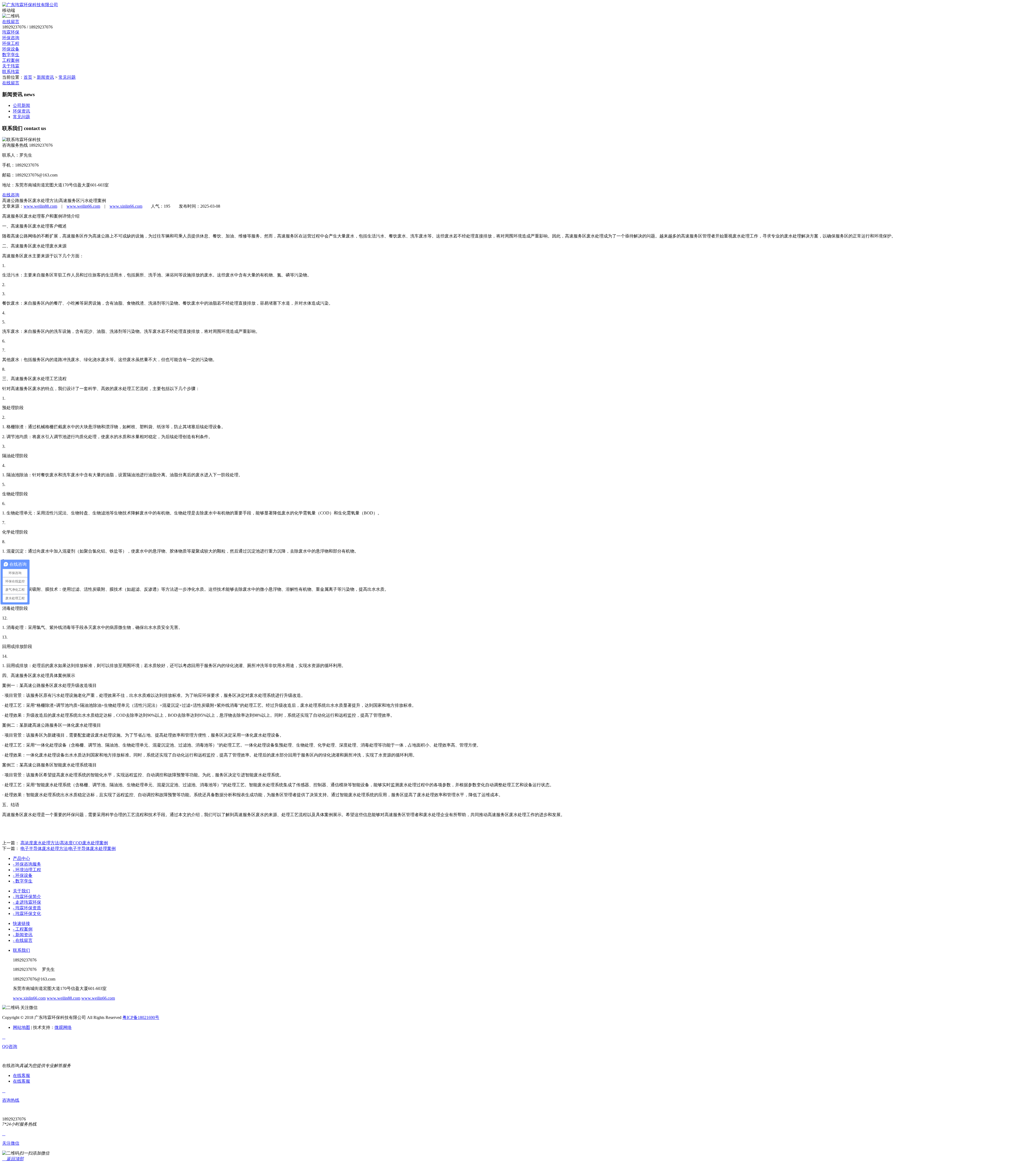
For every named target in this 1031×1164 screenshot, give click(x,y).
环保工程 (10, 43)
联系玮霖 (10, 71)
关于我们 (21, 891)
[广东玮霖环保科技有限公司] (30, 4)
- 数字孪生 (22, 881)
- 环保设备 (22, 875)
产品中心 (21, 858)
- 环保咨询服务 (27, 864)
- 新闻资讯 (22, 934)
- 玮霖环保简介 (27, 896)
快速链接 (21, 923)
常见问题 (67, 77)
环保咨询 (10, 37)
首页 (28, 77)
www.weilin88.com (40, 206)
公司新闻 (21, 105)
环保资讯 (21, 111)
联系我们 (21, 950)
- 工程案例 (22, 929)
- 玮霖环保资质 (27, 908)
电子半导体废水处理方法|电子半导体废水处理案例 (68, 848)
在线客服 (21, 1075)
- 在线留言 (22, 940)
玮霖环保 (10, 32)
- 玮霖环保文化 (27, 913)
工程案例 (10, 60)
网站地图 (21, 1027)
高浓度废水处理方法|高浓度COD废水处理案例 (64, 843)
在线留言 (10, 21)
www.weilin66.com (83, 206)
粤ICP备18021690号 (140, 1017)
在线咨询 (10, 195)
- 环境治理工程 (27, 869)
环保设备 (10, 49)
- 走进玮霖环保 (27, 902)
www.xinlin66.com (126, 206)
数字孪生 (10, 54)
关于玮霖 (10, 66)
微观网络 (63, 1027)
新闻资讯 (45, 77)
